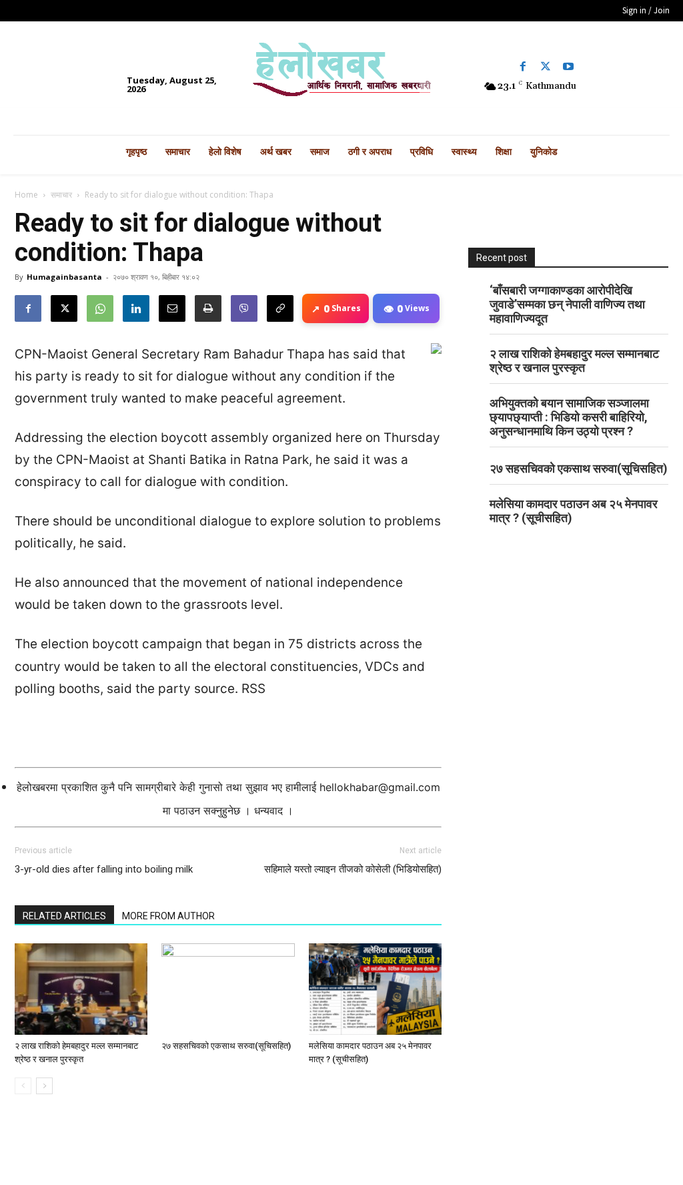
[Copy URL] (280, 308)
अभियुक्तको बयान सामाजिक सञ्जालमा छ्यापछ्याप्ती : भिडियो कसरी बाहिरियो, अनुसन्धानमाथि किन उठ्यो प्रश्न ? (569, 417)
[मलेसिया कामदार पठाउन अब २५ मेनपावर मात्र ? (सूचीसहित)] (375, 989)
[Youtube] (568, 67)
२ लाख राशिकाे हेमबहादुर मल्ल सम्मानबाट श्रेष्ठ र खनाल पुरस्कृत (574, 360)
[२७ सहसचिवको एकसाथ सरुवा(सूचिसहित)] (227, 989)
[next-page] (44, 1086)
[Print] (208, 308)
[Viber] (244, 308)
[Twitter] (546, 67)
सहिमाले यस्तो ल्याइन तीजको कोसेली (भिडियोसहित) (353, 869)
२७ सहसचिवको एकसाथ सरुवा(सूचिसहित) (226, 1046)
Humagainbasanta (64, 277)
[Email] (172, 308)
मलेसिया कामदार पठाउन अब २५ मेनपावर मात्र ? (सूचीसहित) (574, 511)
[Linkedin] (136, 308)
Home (26, 194)
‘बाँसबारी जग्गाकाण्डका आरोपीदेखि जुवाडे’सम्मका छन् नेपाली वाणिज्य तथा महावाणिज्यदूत (567, 304)
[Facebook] (523, 67)
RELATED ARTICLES (64, 916)
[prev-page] (23, 1086)
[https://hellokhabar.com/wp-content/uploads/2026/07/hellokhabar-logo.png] (342, 74)
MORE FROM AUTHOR (168, 916)
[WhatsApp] (100, 308)
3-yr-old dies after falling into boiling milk (104, 869)
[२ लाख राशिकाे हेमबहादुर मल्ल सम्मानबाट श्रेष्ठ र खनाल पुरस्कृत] (81, 989)
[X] (64, 308)
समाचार (61, 194)
